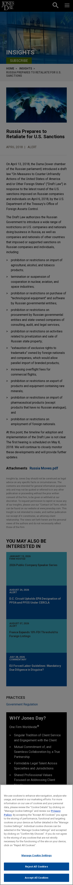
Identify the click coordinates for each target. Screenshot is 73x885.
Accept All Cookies (36, 877)
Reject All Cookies (36, 866)
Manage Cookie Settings (36, 855)
